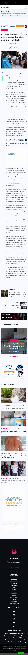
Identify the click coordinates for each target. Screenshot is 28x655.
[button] (10, 356)
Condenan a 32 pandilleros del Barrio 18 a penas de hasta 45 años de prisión (14, 346)
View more (16, 650)
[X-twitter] (14, 615)
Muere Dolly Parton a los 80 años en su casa (12, 408)
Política (8, 11)
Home (2, 11)
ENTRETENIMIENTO (14, 603)
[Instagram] (14, 619)
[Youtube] (14, 622)
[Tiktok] (14, 626)
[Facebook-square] (14, 611)
